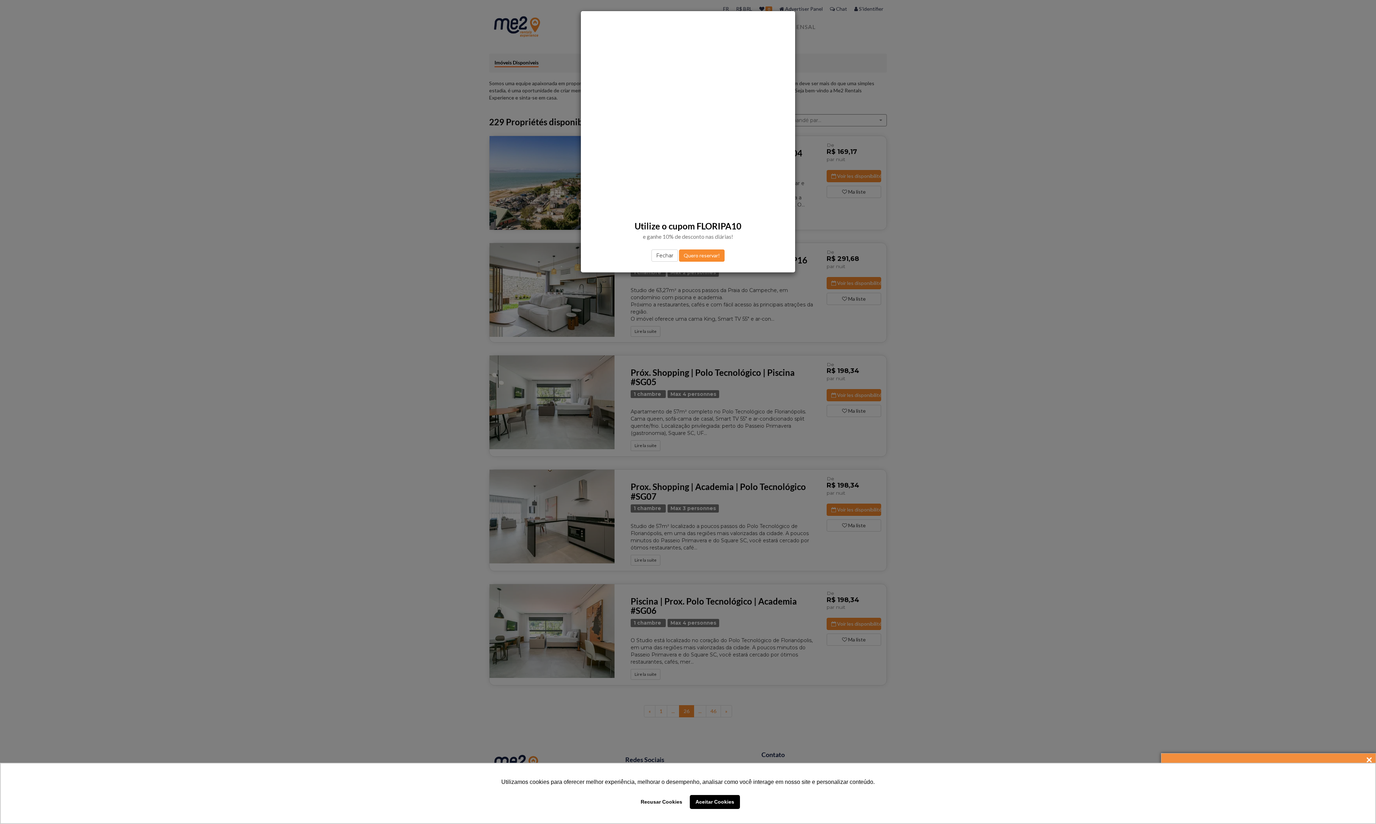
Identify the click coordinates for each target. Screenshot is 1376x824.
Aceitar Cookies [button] (715, 802)
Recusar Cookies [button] (661, 802)
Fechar (664, 255)
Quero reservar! (702, 255)
